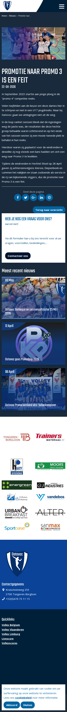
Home (4, 16)
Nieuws (12, 16)
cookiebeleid (23, 697)
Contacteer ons (18, 256)
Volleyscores (9, 643)
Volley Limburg (11, 634)
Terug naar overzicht (49, 210)
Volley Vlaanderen (13, 629)
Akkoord (11, 705)
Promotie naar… (24, 16)
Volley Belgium (11, 625)
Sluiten (27, 705)
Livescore (8, 638)
